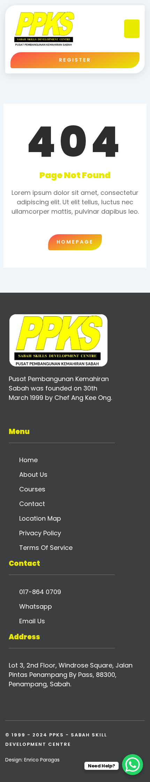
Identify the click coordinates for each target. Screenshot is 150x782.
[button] (132, 28)
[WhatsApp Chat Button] (132, 764)
